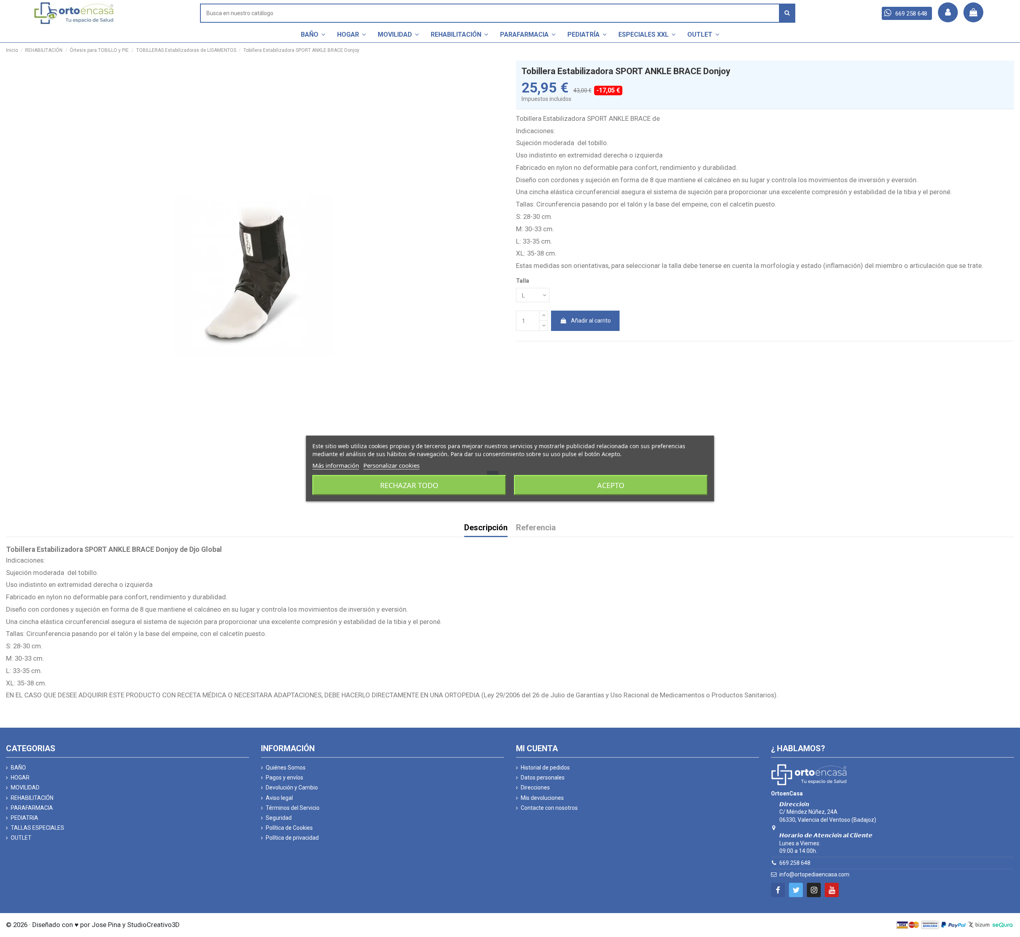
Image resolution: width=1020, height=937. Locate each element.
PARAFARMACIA (32, 808)
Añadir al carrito (591, 320)
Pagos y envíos (284, 777)
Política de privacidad (292, 838)
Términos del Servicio (293, 808)
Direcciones (535, 787)
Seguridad (279, 818)
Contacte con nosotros (549, 808)
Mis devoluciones (542, 798)
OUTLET (21, 838)
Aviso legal (279, 798)
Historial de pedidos (545, 767)
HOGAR (20, 777)
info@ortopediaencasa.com (814, 874)
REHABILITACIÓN (32, 798)
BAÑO (18, 767)
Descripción (486, 528)
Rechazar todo (409, 485)
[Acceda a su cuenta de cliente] (948, 12)
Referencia (536, 528)
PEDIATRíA (24, 818)
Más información (335, 465)
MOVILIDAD (25, 787)
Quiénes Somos (286, 767)
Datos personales (543, 777)
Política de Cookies (289, 828)
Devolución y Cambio (292, 787)
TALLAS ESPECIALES (37, 828)
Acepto (610, 485)
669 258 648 (794, 863)
